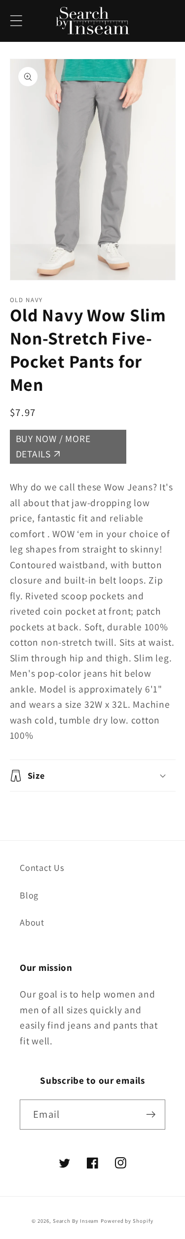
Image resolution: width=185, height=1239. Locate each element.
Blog (29, 895)
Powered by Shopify (127, 1220)
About (32, 922)
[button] (16, 21)
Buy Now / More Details (53, 446)
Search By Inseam (76, 1220)
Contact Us (42, 867)
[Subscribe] (151, 1115)
